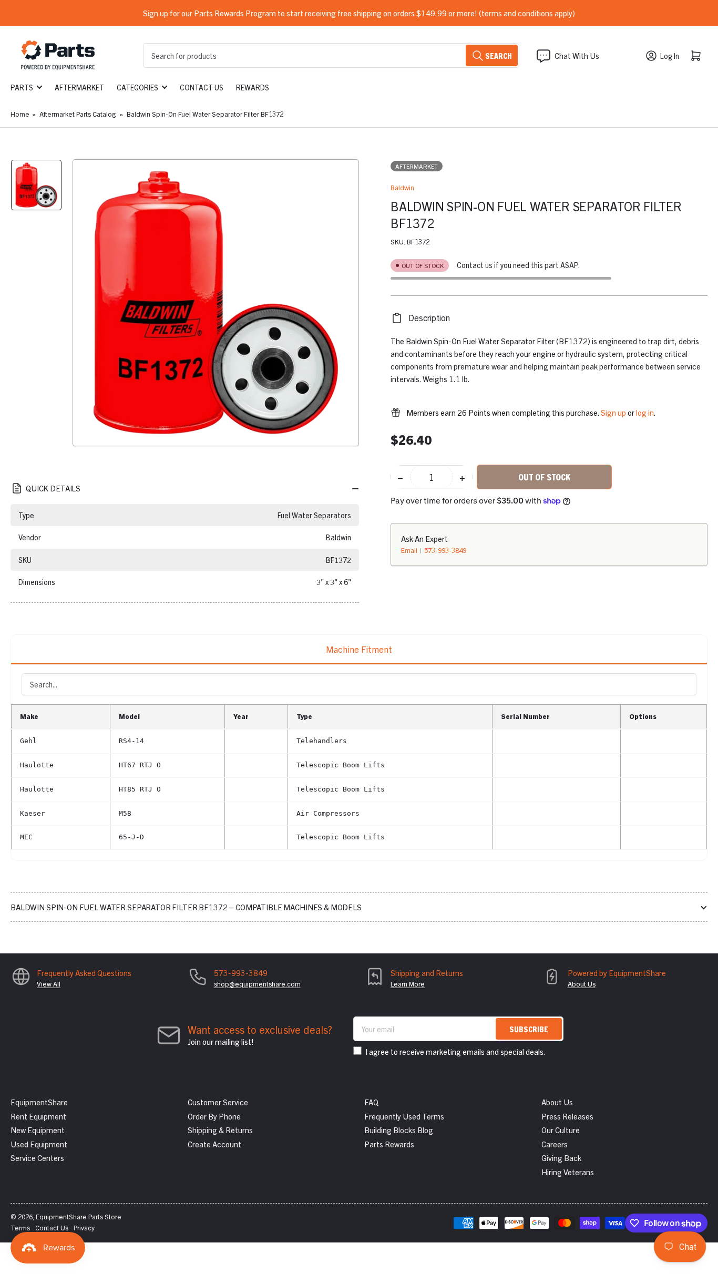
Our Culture (560, 1130)
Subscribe (528, 1029)
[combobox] (331, 55)
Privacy (84, 1227)
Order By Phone (214, 1116)
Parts (22, 87)
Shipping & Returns (220, 1130)
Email (410, 550)
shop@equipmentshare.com (257, 983)
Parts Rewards (389, 1144)
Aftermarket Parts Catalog (77, 113)
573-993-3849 (445, 550)
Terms (20, 1227)
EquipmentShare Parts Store (78, 1216)
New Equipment (38, 1130)
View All (48, 983)
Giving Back (561, 1158)
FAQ (371, 1102)
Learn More (408, 983)
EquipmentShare (39, 1102)
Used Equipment (39, 1144)
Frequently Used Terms (404, 1116)
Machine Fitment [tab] (359, 648)
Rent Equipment (38, 1116)
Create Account (214, 1144)
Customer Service (218, 1102)
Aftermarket (79, 87)
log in (645, 412)
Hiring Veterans (567, 1172)
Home (20, 113)
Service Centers (37, 1158)
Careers (554, 1144)
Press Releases (567, 1116)
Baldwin (402, 187)
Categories (137, 87)
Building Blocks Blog (398, 1130)
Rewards (252, 87)
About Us (582, 983)
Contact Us (201, 87)
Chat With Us (577, 55)
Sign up (613, 412)
